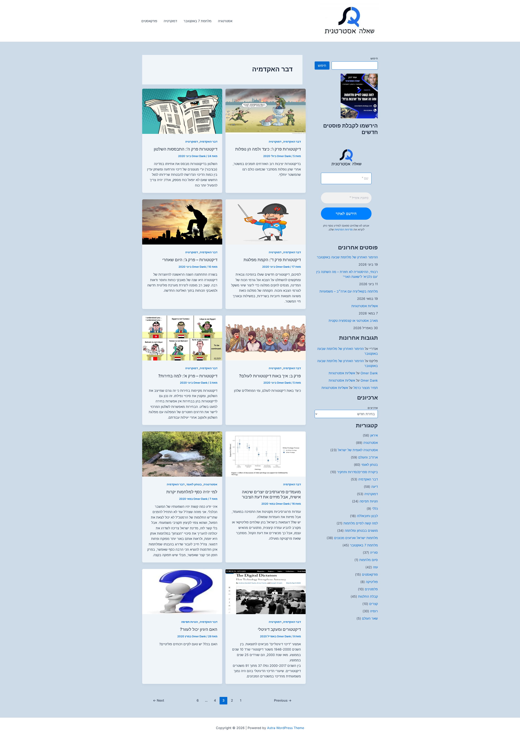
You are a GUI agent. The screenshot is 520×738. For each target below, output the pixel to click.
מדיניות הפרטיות (343, 229)
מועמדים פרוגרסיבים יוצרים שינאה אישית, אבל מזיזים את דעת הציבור (271, 494)
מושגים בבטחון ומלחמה (361, 530)
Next (158, 700)
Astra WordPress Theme (285, 728)
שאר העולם (370, 618)
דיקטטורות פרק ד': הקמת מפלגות (272, 259)
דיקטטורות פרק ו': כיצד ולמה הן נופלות (268, 149)
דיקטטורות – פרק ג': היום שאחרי (189, 259)
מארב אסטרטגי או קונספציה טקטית (353, 321)
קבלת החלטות (368, 596)
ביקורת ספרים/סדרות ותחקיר (357, 472)
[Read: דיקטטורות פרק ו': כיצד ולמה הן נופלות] (265, 111)
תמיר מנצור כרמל (365, 388)
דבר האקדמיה (368, 479)
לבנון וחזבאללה (367, 516)
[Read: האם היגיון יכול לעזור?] (182, 591)
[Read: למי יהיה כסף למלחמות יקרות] (182, 454)
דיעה (374, 487)
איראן (374, 435)
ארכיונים (373, 407)
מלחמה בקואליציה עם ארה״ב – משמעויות (349, 291)
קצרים (373, 604)
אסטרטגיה (370, 443)
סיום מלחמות (368, 560)
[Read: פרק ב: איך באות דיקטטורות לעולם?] (265, 338)
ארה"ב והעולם (368, 457)
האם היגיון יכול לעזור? (198, 629)
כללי (375, 509)
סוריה (374, 552)
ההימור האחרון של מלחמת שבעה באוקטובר (347, 257)
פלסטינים (371, 589)
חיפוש (374, 58)
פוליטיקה (372, 582)
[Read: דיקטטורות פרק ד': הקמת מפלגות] (265, 221)
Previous (282, 700)
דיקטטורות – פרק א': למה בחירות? (187, 375)
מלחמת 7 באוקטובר (364, 545)
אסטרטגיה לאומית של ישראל (358, 450)
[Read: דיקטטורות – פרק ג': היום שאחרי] (182, 221)
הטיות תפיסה (369, 501)
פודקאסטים (370, 574)
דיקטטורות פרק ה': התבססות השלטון (185, 149)
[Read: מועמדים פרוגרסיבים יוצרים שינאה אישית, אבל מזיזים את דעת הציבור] (265, 454)
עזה (375, 567)
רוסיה (374, 611)
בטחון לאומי (369, 465)
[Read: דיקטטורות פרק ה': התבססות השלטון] (182, 111)
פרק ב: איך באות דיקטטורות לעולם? (270, 375)
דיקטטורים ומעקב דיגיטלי (279, 629)
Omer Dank (369, 373)
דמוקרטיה (371, 494)
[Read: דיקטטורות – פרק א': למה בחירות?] (182, 338)
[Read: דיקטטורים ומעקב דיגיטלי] (265, 591)
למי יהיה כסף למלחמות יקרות (191, 491)
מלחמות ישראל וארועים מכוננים (356, 538)
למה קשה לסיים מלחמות (360, 523)
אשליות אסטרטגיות (364, 306)
